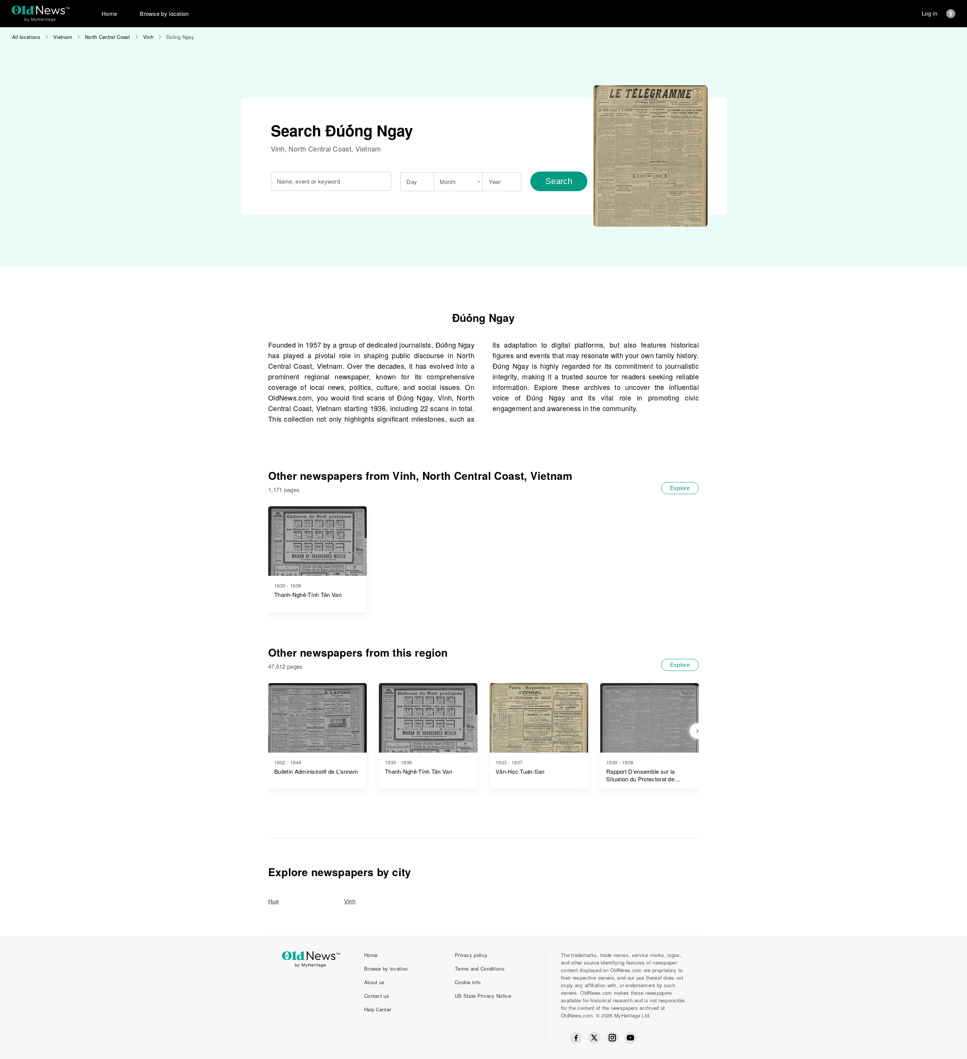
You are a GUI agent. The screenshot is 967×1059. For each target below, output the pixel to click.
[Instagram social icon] (612, 1037)
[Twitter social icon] (594, 1038)
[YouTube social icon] (630, 1038)
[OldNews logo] (41, 10)
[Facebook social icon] (576, 1038)
